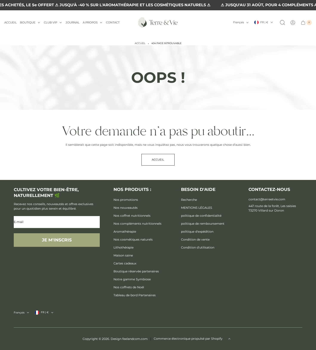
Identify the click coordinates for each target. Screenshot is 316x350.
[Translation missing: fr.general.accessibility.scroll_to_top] (229, 339)
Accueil (140, 43)
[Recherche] (282, 22)
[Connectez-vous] (293, 22)
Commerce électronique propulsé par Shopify (188, 339)
